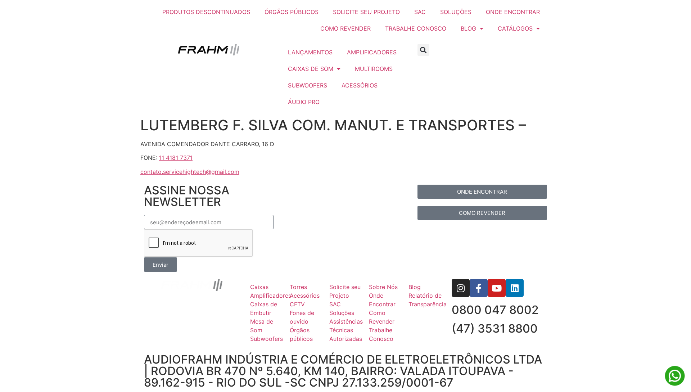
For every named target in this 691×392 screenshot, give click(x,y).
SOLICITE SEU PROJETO (366, 11)
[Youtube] (497, 288)
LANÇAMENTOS (310, 52)
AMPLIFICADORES (372, 52)
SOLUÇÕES (455, 11)
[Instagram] (461, 288)
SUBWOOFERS (307, 85)
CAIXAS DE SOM (310, 68)
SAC (420, 11)
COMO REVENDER (345, 28)
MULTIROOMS (374, 68)
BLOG (468, 28)
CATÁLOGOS (515, 28)
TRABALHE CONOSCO (415, 28)
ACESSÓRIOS (360, 85)
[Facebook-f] (479, 288)
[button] (423, 50)
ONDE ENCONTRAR (513, 11)
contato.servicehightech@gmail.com (189, 171)
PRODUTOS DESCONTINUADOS (206, 11)
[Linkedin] (515, 288)
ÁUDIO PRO (304, 101)
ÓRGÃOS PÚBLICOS (292, 11)
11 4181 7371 (176, 157)
